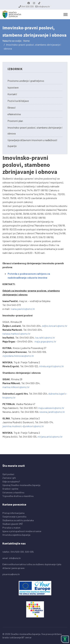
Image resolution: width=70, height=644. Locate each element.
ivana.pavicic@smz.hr (23, 308)
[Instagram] (34, 3)
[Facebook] (29, 3)
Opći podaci (8, 474)
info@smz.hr (44, 6)
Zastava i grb (9, 477)
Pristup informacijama (13, 513)
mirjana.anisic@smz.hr (50, 436)
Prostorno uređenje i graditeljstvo (25, 80)
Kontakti (12, 94)
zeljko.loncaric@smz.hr (54, 325)
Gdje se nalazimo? (11, 481)
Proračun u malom (11, 527)
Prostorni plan (15, 120)
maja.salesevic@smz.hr (51, 407)
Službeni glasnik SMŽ (12, 523)
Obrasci (11, 107)
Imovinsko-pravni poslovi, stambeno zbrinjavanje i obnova (35, 130)
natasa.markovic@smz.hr (16, 333)
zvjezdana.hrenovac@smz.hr (18, 355)
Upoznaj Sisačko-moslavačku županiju (21, 485)
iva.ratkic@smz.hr (45, 337)
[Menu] (65, 14)
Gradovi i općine (10, 488)
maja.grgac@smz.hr (45, 341)
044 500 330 (27, 6)
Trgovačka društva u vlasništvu (18, 496)
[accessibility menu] (65, 639)
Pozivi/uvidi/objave (18, 100)
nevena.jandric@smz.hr (52, 411)
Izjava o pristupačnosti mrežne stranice (21, 531)
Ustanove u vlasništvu (13, 492)
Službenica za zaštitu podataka (18, 520)
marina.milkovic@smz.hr (15, 387)
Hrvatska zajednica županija (16, 534)
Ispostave (13, 87)
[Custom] (39, 3)
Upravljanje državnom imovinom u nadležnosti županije (32, 142)
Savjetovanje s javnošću (14, 516)
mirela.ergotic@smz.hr (51, 366)
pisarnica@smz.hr (11, 574)
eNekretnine (14, 114)
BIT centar (26, 637)
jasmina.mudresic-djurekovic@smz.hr (23, 426)
